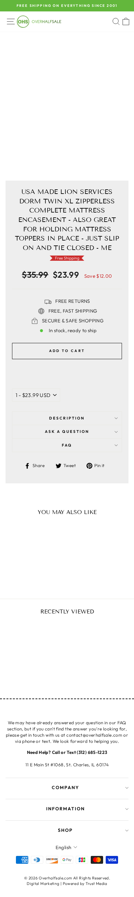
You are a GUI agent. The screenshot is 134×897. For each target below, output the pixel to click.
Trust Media (96, 883)
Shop (65, 830)
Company (65, 787)
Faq (67, 445)
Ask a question (67, 431)
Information (65, 809)
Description (67, 418)
